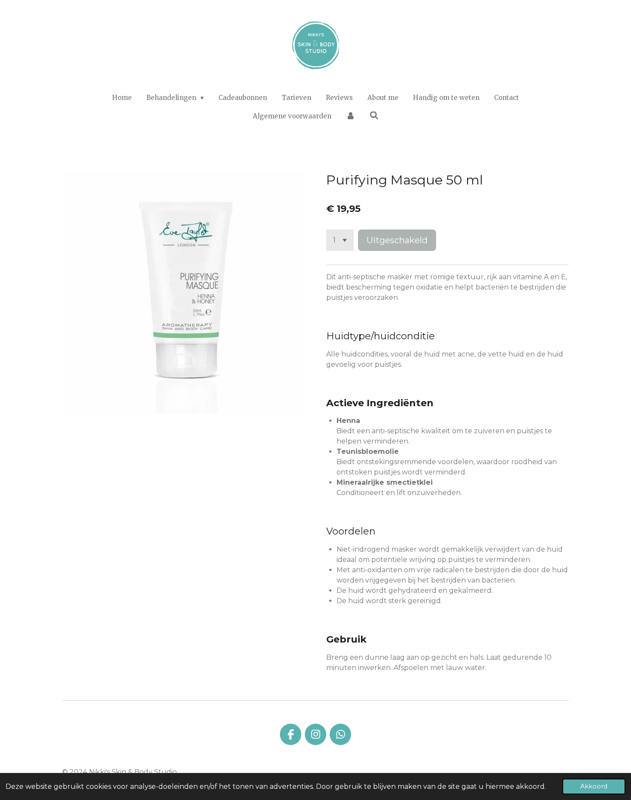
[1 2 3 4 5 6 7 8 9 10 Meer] (340, 240)
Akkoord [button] (593, 786)
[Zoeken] (374, 115)
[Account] (350, 116)
